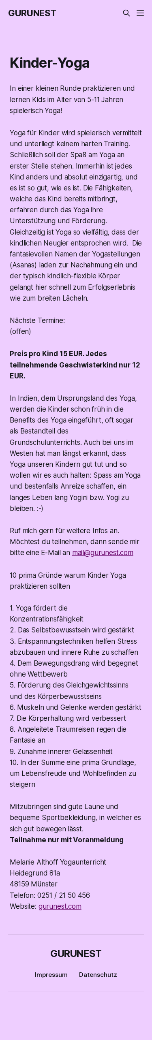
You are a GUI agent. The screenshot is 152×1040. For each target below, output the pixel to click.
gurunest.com (60, 906)
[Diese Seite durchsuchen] (126, 12)
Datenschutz (98, 974)
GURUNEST (32, 13)
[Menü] (140, 12)
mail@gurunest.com (102, 553)
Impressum (51, 974)
